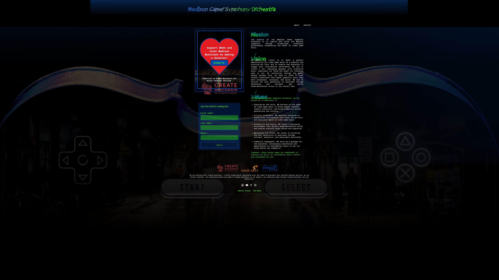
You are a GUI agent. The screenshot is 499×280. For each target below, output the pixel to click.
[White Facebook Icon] (251, 185)
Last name (207, 123)
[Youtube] (246, 185)
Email (204, 133)
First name (207, 113)
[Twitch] (242, 185)
